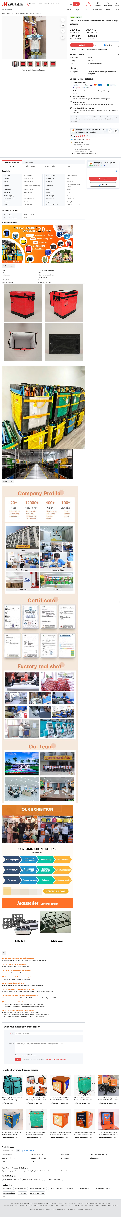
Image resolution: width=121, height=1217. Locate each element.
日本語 (81, 1205)
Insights (108, 1203)
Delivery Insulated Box (35, 13)
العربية (70, 1205)
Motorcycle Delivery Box (9, 1158)
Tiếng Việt (103, 1205)
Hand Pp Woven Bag (86, 1188)
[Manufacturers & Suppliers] (12, 4)
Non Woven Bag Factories (37, 1188)
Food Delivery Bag (7, 1155)
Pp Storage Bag (71, 1188)
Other (3, 1161)
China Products (24, 1203)
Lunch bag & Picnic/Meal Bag (98, 1155)
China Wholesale (52, 1203)
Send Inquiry (82, 45)
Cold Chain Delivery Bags (38, 1158)
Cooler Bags (64, 1155)
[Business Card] (116, 171)
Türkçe (97, 1205)
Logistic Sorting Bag (37, 1155)
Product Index (93, 1203)
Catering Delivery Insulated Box (32, 1179)
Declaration (80, 1209)
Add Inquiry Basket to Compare (34, 70)
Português (29, 1205)
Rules (117, 10)
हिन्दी (86, 1205)
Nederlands (64, 1205)
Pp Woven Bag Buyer (102, 1188)
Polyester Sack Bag (9, 1193)
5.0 (95, 165)
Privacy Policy (88, 1209)
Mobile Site (101, 1203)
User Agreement (71, 1209)
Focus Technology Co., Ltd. (48, 1209)
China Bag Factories (20, 1188)
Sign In (73, 153)
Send (18, 1059)
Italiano (51, 1205)
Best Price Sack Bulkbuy (37, 1193)
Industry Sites (72, 1203)
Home (3, 13)
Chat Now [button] (108, 45)
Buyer (77, 10)
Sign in (117, 5)
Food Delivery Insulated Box (53, 1179)
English (16, 1205)
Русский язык (43, 1205)
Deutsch (57, 1205)
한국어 (76, 1205)
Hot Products (14, 1203)
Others (33, 1161)
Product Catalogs (28, 1151)
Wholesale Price (63, 1203)
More (3, 1196)
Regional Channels (83, 1203)
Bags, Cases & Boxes (12, 13)
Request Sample (102, 49)
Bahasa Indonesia (113, 1205)
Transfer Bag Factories (56, 1188)
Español (22, 1205)
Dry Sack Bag (22, 1193)
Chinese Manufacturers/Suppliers (38, 1203)
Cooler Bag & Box (24, 13)
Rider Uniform (64, 1158)
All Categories (8, 10)
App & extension (97, 10)
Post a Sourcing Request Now (56, 1059)
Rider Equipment (94, 1158)
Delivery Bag (7, 1188)
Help (86, 10)
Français (36, 1205)
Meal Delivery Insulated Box (11, 1179)
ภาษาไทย (91, 1205)
